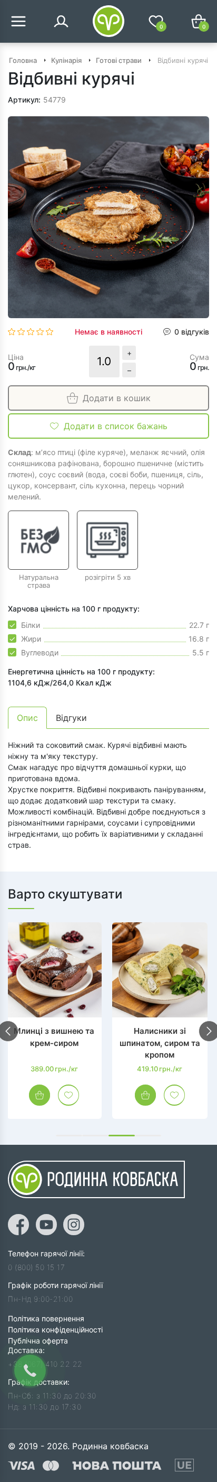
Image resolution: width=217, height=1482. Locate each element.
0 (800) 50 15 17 (36, 1267)
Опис (27, 717)
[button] (69, 1135)
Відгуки (71, 717)
